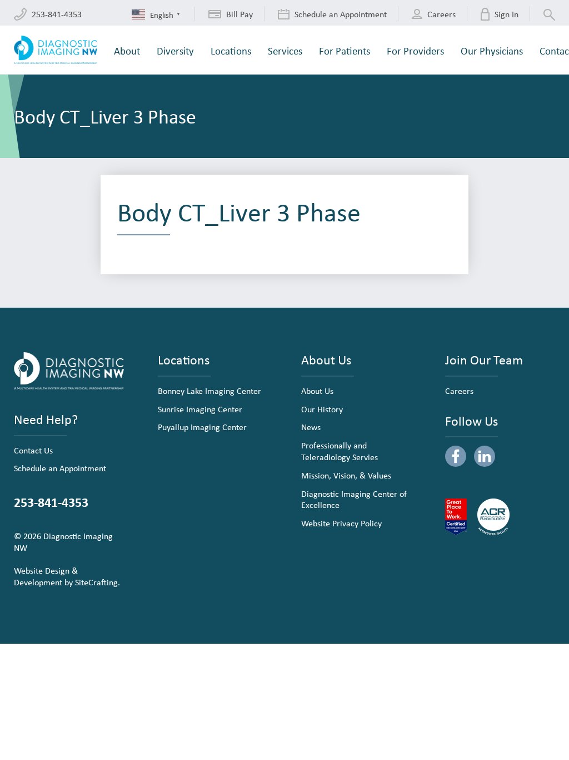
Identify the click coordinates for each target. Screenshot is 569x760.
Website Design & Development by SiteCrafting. (67, 576)
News (311, 427)
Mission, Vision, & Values (346, 475)
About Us (317, 390)
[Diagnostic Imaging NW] (55, 50)
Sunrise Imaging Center (200, 409)
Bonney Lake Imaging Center (209, 390)
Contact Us (33, 450)
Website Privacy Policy (341, 523)
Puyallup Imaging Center (202, 427)
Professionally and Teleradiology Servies (339, 451)
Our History (322, 409)
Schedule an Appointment (60, 468)
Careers (459, 390)
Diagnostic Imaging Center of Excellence (354, 499)
